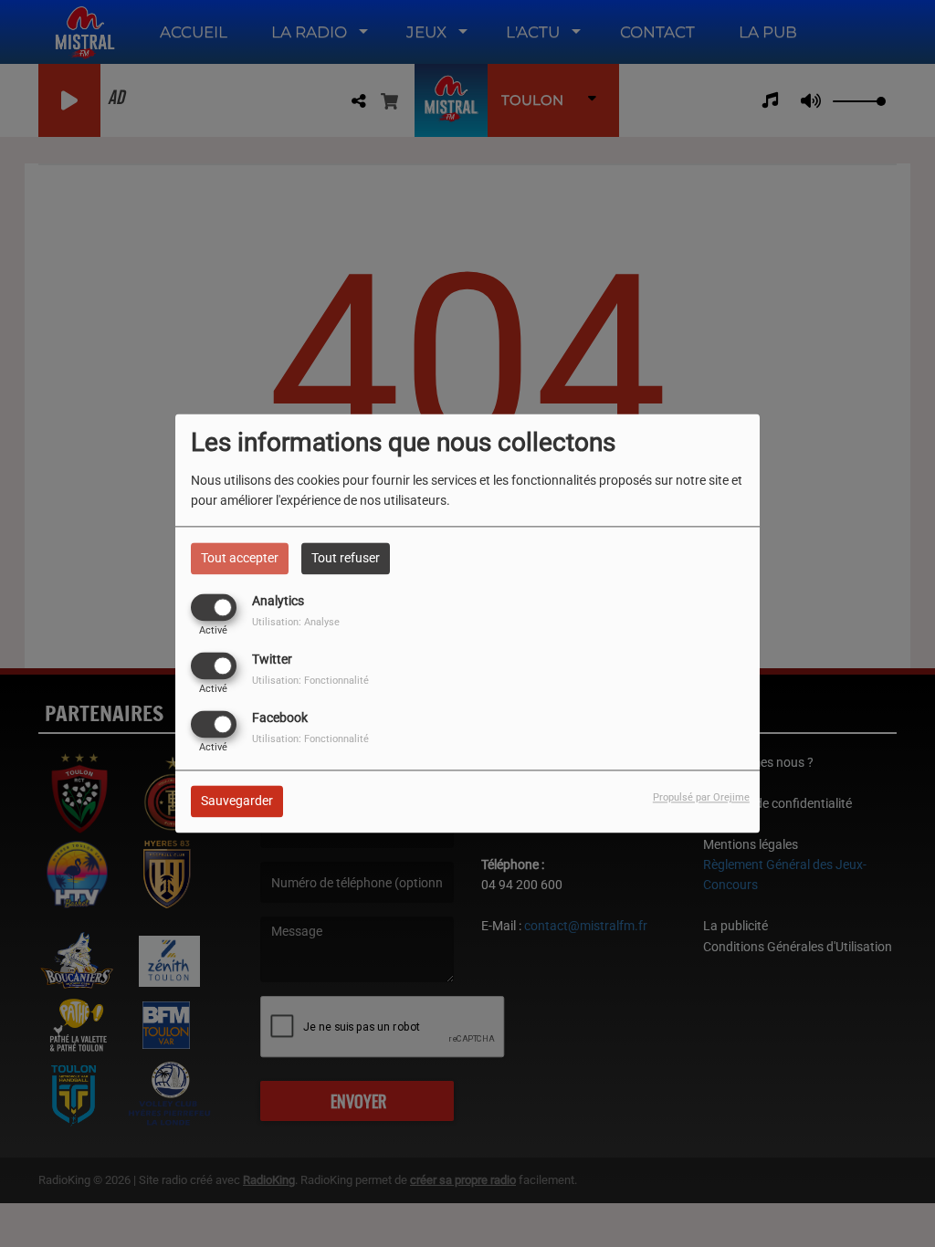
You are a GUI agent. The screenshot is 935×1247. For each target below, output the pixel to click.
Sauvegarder (237, 801)
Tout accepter (239, 557)
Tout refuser (345, 557)
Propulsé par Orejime (701, 798)
